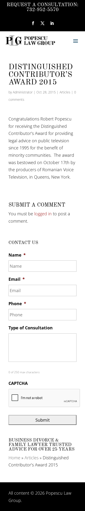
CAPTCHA (18, 383)
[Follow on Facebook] (33, 23)
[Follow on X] (42, 23)
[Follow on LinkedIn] (52, 23)
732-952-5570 (42, 9)
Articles (65, 92)
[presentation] (44, 398)
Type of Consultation (30, 328)
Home (14, 457)
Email (16, 279)
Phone (17, 303)
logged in (43, 213)
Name (17, 255)
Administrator (23, 92)
